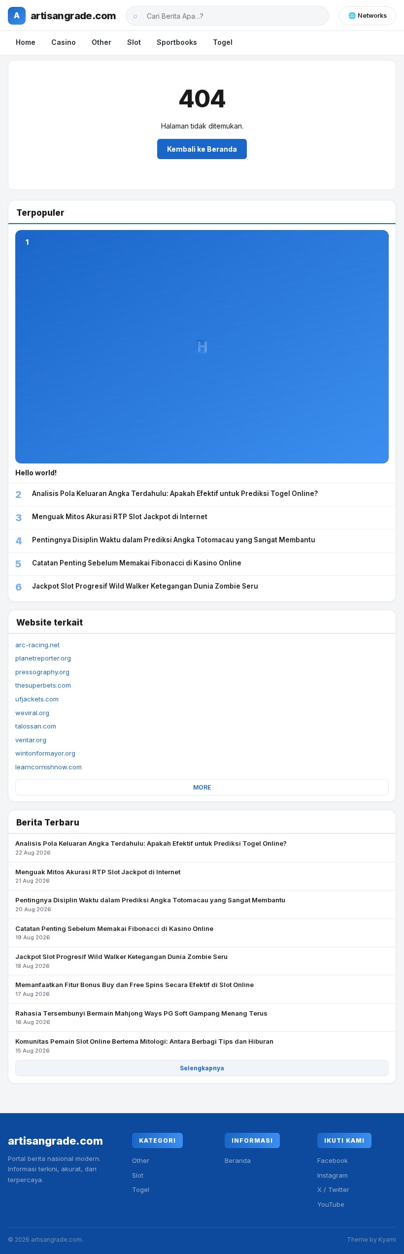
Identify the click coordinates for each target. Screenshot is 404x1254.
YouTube (330, 1204)
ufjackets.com (37, 699)
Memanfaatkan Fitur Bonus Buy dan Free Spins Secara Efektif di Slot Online (134, 989)
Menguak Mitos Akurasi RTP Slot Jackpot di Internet (97, 876)
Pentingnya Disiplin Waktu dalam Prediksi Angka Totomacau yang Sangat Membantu (150, 904)
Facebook (332, 1160)
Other (101, 42)
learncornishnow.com (48, 767)
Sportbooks (177, 42)
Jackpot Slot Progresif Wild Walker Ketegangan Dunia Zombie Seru (121, 961)
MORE (202, 787)
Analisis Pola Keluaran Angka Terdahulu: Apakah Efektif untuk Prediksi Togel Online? (151, 847)
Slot (134, 42)
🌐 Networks (367, 15)
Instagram (332, 1175)
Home (25, 42)
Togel (223, 42)
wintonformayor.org (45, 753)
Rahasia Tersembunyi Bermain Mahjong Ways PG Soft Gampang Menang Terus (141, 1017)
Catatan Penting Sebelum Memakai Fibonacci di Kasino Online (114, 932)
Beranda (238, 1160)
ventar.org (30, 740)
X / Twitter (333, 1189)
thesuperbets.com (43, 685)
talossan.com (35, 726)
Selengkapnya (202, 1068)
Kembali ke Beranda (202, 149)
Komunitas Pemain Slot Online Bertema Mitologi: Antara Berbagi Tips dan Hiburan (144, 1045)
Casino (63, 42)
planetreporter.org (43, 658)
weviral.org (32, 713)
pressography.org (42, 672)
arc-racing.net (37, 645)
